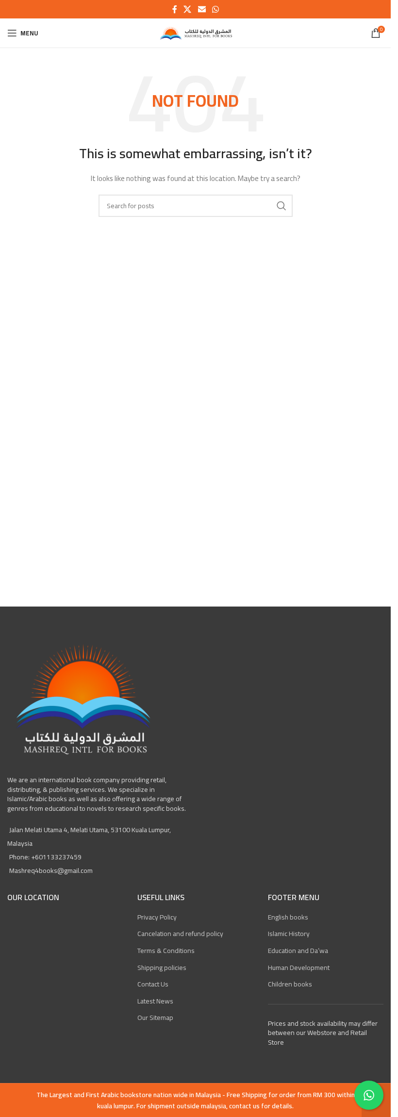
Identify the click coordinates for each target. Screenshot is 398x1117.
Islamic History (289, 933)
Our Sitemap (155, 1017)
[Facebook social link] (175, 9)
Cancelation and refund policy (180, 933)
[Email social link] (202, 9)
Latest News (155, 1001)
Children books (290, 984)
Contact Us (152, 984)
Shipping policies (161, 967)
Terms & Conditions (166, 950)
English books (288, 917)
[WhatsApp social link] (215, 9)
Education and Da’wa (298, 950)
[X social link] (188, 9)
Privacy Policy (157, 917)
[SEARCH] (281, 206)
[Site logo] (195, 32)
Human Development (299, 967)
